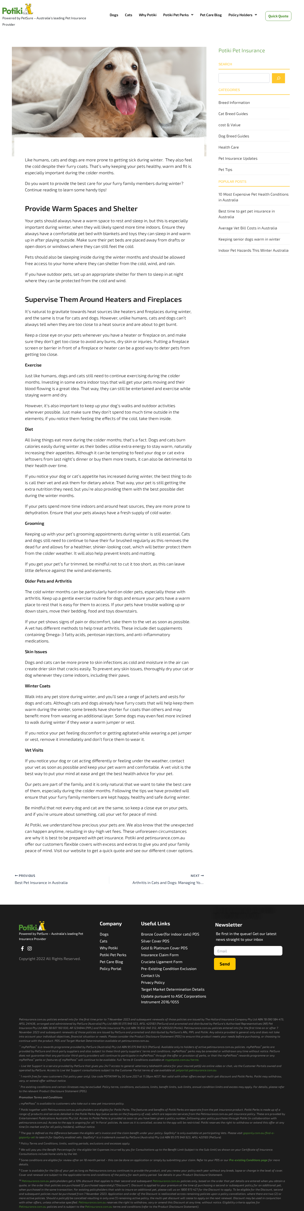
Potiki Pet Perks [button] (176, 15)
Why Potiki (148, 15)
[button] (178, 14)
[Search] (278, 78)
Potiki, (35, 824)
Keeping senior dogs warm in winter (249, 239)
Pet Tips (225, 169)
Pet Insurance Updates (237, 158)
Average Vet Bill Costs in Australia (247, 228)
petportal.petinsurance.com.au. (196, 1070)
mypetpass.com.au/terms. (182, 1059)
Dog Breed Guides (233, 136)
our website (74, 850)
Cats (128, 15)
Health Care (228, 147)
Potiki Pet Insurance (241, 50)
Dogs (114, 15)
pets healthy (149, 166)
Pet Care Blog (211, 15)
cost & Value (229, 124)
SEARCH (225, 64)
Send (225, 963)
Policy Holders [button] (240, 15)
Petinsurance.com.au (35, 1180)
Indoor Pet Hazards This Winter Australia (253, 250)
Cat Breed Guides (233, 113)
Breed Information (234, 102)
